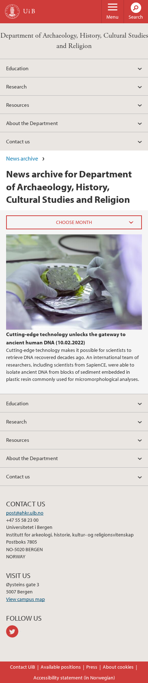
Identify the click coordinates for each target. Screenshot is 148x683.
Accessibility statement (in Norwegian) (74, 677)
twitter (13, 631)
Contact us (18, 141)
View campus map (25, 599)
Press (91, 667)
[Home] (12, 11)
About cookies (118, 667)
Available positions (61, 667)
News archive (22, 158)
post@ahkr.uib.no (24, 513)
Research (16, 86)
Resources (17, 104)
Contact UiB (22, 667)
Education (17, 68)
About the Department (32, 122)
